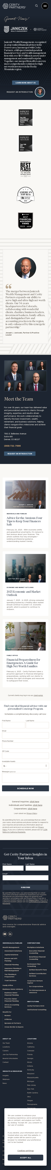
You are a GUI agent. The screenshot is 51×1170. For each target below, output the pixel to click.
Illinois (29, 1062)
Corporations (33, 943)
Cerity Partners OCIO (35, 1006)
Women (7, 1015)
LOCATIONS (31, 1039)
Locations (6, 1047)
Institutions (33, 1001)
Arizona (30, 1043)
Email (5, 874)
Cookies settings (25, 1150)
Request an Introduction (19, 454)
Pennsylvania (32, 1104)
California (30, 1047)
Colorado (30, 1050)
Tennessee (31, 1108)
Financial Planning (11, 964)
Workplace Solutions (35, 947)
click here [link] (34, 801)
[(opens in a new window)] (5, 934)
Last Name (30, 864)
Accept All (25, 1158)
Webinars (6, 1079)
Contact (5, 1062)
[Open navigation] (45, 6)
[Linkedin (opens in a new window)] (10, 934)
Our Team (6, 1043)
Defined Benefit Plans (38, 970)
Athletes (8, 1019)
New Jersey (31, 1085)
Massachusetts (32, 1077)
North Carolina (32, 1093)
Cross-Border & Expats (13, 1027)
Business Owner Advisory (13, 989)
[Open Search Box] (36, 6)
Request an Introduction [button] (20, 92)
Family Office (8, 985)
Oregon (30, 1100)
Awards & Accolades (10, 1058)
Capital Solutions (11, 954)
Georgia (30, 1058)
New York (30, 1089)
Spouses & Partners (12, 1023)
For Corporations (36, 986)
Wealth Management (11, 947)
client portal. (38, 695)
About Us (7, 1039)
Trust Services (10, 980)
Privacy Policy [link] (32, 813)
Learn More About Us (25, 83)
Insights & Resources (12, 1071)
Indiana (30, 1066)
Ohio (29, 1096)
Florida (30, 1054)
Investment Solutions (13, 951)
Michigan (30, 1081)
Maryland (30, 1073)
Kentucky (30, 1070)
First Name (7, 864)
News (5, 1083)
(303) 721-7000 (12, 445)
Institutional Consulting (36, 1009)
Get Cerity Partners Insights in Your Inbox (25, 856)
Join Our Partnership (10, 1054)
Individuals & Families (12, 943)
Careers (5, 1050)
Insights (6, 1075)
